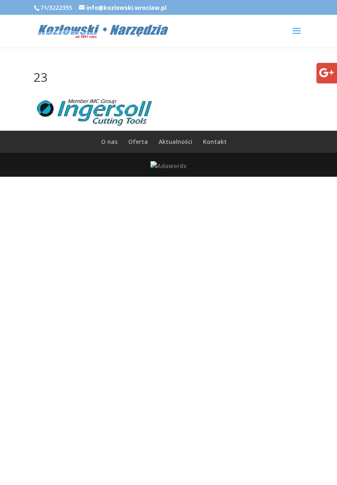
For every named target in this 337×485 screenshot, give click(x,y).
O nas (109, 142)
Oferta (138, 142)
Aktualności (175, 142)
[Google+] (326, 78)
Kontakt (215, 142)
